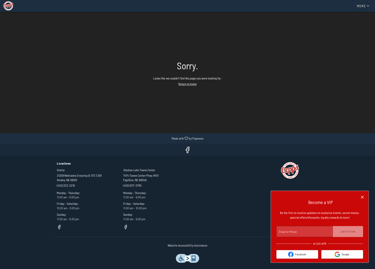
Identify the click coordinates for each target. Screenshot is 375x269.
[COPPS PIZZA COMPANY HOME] (20, 6)
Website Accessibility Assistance (187, 245)
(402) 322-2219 (66, 185)
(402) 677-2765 (132, 185)
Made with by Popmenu (103, 138)
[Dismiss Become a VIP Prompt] (362, 197)
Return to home (188, 84)
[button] (363, 6)
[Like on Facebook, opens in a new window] (187, 151)
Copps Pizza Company (290, 170)
